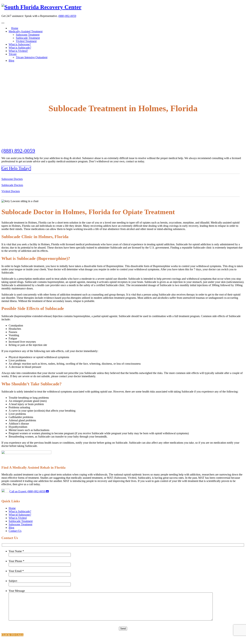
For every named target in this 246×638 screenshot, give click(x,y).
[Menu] (2, 23)
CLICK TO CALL (12, 634)
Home (14, 28)
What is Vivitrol (18, 517)
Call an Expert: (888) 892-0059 (28, 491)
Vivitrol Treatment (26, 41)
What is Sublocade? (20, 47)
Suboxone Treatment (27, 34)
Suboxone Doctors (12, 179)
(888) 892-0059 (67, 15)
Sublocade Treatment (28, 37)
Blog (11, 60)
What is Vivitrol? (18, 50)
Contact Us (15, 530)
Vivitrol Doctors (10, 191)
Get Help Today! (16, 168)
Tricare (13, 54)
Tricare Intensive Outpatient (31, 57)
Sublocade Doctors (12, 185)
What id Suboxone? (20, 514)
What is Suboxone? (20, 44)
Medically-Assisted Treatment (26, 31)
